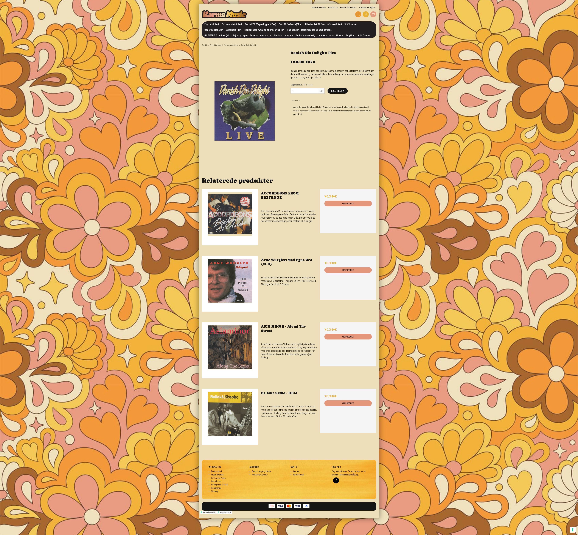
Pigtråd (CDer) (211, 24)
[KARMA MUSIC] (224, 14)
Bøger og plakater (213, 29)
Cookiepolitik (225, 512)
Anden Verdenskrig (305, 35)
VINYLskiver (351, 24)
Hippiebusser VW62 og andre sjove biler (264, 29)
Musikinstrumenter (283, 35)
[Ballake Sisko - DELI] (230, 417)
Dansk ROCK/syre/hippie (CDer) (260, 24)
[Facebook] (336, 480)
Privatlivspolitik (209, 512)
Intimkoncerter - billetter (330, 35)
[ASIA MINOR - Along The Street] (230, 350)
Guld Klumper (364, 35)
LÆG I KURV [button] (337, 90)
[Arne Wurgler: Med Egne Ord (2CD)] (230, 284)
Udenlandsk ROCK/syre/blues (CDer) (323, 24)
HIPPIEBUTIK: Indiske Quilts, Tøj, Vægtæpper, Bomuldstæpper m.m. (237, 35)
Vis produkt (348, 203)
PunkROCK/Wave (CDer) (290, 24)
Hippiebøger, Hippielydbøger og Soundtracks (309, 29)
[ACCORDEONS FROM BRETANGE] (230, 217)
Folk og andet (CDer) (232, 24)
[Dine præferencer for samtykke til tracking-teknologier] (573, 530)
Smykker (350, 35)
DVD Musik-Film (233, 29)
